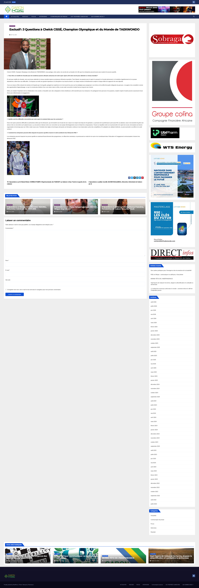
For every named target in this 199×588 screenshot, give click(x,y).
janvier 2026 (154, 331)
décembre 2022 (155, 483)
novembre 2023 (155, 438)
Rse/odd (153, 532)
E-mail (7, 270)
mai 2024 (153, 413)
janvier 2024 (154, 429)
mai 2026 (153, 314)
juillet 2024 (154, 405)
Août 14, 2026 (155, 560)
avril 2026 (153, 318)
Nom (7, 260)
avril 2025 (153, 368)
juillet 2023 (154, 454)
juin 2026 (153, 310)
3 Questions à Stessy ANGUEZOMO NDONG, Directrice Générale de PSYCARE (26, 208)
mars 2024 (154, 421)
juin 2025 (153, 359)
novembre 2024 (155, 388)
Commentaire (9, 228)
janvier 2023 (154, 479)
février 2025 (154, 376)
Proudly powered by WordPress (11, 584)
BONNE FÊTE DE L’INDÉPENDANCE (162, 278)
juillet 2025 (154, 355)
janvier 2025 (154, 380)
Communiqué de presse (157, 519)
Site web (7, 280)
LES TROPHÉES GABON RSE (79, 16)
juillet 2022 (154, 504)
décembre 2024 (155, 384)
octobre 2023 (154, 442)
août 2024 (153, 401)
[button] (193, 16)
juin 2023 (153, 458)
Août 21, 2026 (12, 560)
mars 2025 (154, 372)
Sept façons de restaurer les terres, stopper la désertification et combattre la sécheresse (171, 557)
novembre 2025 (155, 339)
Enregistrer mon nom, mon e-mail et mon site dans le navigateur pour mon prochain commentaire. (34, 289)
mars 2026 (154, 322)
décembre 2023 (155, 434)
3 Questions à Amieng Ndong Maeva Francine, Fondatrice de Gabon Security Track (123, 208)
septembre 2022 (155, 495)
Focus (152, 523)
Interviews (9, 204)
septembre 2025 (155, 347)
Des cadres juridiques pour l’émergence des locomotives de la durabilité (171, 270)
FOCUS (33, 16)
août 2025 (153, 351)
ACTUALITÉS (15, 16)
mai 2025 (153, 363)
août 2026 (153, 302)
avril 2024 (153, 417)
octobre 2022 (154, 491)
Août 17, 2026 (107, 560)
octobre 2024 (154, 392)
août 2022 (153, 499)
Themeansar (30, 584)
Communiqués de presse (58, 16)
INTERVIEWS (43, 16)
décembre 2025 (155, 335)
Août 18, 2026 (59, 560)
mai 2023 (153, 462)
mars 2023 (154, 471)
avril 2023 (153, 466)
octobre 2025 (154, 343)
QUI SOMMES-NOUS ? (98, 16)
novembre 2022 (155, 487)
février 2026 (154, 326)
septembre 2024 (155, 396)
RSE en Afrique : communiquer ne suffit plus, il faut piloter (167, 274)
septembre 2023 (155, 446)
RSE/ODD (25, 16)
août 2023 (153, 450)
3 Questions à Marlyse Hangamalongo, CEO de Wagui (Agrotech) (75, 208)
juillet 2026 (154, 306)
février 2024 (154, 425)
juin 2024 (153, 409)
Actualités (153, 515)
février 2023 (154, 475)
